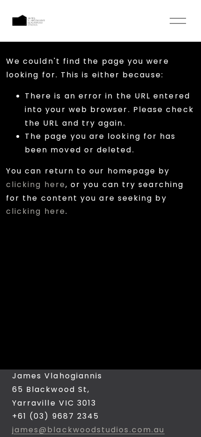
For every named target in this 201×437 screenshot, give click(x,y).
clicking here (35, 184)
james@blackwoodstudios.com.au (88, 429)
